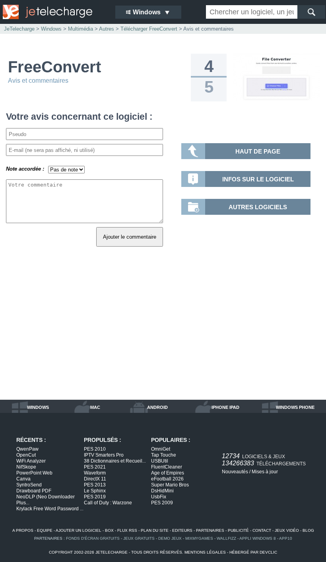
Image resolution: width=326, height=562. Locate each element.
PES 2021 (95, 467)
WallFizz (226, 538)
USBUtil (159, 461)
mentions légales (205, 552)
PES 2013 (95, 485)
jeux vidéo (287, 530)
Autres (106, 29)
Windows (51, 29)
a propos (22, 530)
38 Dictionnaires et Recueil (115, 461)
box (109, 530)
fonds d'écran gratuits (93, 538)
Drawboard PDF (33, 491)
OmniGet (160, 449)
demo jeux (170, 538)
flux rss (127, 530)
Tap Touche (163, 455)
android (157, 407)
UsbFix (158, 497)
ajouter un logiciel (78, 530)
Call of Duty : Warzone (108, 503)
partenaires (210, 530)
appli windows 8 (257, 538)
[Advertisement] (163, 332)
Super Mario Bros (170, 485)
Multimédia (80, 29)
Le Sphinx (95, 491)
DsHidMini (162, 491)
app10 (285, 538)
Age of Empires (167, 473)
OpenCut (26, 455)
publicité (238, 530)
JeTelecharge (19, 29)
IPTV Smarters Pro (104, 455)
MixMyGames (199, 538)
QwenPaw (27, 449)
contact (261, 530)
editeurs (182, 530)
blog (308, 530)
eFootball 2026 (167, 479)
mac (95, 407)
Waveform (95, 473)
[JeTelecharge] (53, 12)
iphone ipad (225, 407)
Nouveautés (235, 471)
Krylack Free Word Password (49, 508)
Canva (23, 479)
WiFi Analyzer (31, 461)
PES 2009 (162, 503)
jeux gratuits (139, 538)
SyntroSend (29, 485)
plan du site (155, 530)
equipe (44, 530)
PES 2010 (95, 449)
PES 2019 (95, 497)
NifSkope (26, 467)
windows (38, 407)
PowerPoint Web (34, 473)
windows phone (295, 407)
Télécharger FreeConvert (148, 29)
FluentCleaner (166, 467)
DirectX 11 (95, 479)
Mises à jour (265, 471)
